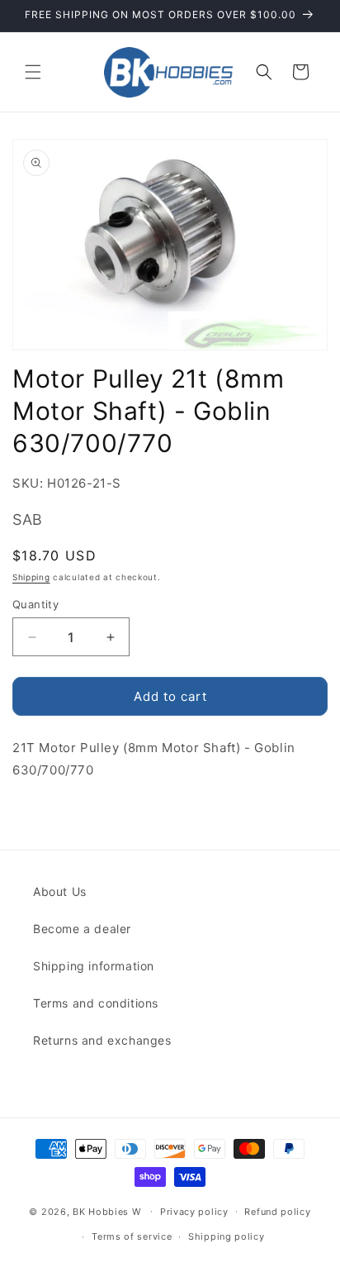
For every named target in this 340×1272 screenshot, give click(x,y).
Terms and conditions (95, 1003)
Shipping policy (226, 1236)
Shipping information (93, 966)
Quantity (35, 604)
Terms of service (132, 1236)
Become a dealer (82, 929)
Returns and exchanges (102, 1040)
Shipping (31, 577)
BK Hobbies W (106, 1211)
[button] (33, 72)
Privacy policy (194, 1211)
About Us (60, 891)
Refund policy (277, 1211)
